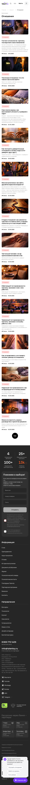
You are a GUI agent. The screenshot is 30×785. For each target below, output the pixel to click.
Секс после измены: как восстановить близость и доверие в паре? (14, 112)
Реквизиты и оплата (6, 747)
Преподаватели (7, 552)
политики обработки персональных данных (15, 518)
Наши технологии (7, 555)
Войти (21, 3)
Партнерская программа (9, 587)
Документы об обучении (9, 567)
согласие (16, 530)
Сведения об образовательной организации (12, 744)
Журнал (12, 10)
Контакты (5, 595)
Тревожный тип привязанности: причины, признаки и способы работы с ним (13, 321)
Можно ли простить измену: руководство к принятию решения (14, 421)
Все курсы (5, 607)
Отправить (15, 510)
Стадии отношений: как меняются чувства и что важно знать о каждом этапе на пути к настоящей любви (15, 221)
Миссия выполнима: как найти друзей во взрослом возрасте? (13, 183)
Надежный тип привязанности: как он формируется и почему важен (14, 388)
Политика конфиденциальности (9, 756)
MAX (5, 693)
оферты (9, 518)
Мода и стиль (6, 627)
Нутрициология (6, 623)
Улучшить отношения (15, 767)
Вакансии (5, 591)
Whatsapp (7, 685)
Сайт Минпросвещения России (9, 753)
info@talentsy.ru (10, 648)
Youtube (7, 681)
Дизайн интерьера (7, 631)
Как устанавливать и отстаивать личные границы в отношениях (13, 356)
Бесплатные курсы (7, 635)
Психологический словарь (10, 575)
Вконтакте (7, 677)
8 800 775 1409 (9, 642)
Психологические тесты (9, 579)
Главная (4, 10)
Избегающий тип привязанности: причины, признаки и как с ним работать (14, 287)
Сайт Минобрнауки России (8, 750)
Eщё (15, 436)
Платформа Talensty (8, 583)
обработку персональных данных (13, 521)
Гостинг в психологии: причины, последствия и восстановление (13, 41)
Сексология (5, 619)
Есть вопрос (12, 775)
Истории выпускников (8, 563)
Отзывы (4, 559)
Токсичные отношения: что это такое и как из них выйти (13, 78)
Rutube (6, 689)
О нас (3, 548)
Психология (5, 611)
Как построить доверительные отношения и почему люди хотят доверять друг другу (13, 150)
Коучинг (4, 615)
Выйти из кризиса (14, 771)
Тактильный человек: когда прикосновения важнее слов (12, 254)
